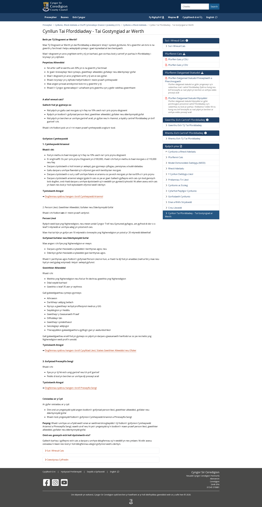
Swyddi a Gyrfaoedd (96, 471)
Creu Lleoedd (175, 207)
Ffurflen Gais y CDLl (178, 59)
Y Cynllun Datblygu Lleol (180, 174)
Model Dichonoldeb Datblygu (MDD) (186, 162)
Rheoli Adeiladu (176, 168)
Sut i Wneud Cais (55, 450)
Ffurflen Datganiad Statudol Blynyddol (187, 98)
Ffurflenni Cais (175, 157)
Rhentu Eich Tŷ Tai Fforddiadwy (184, 138)
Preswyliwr (51, 17)
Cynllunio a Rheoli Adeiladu (135, 25)
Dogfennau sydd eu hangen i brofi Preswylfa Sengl (71, 387)
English (210, 17)
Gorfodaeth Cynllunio (179, 196)
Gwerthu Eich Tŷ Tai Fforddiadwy (185, 125)
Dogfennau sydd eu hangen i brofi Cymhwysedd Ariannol (74, 196)
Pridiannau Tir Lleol (178, 179)
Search (214, 6)
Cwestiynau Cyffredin (57, 459)
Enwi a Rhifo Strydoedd (180, 202)
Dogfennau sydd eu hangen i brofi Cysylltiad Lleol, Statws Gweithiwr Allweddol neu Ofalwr (90, 350)
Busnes (65, 17)
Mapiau (172, 17)
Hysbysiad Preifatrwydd (71, 471)
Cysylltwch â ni (191, 17)
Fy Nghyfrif (155, 17)
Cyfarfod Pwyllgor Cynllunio (182, 190)
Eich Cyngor (79, 17)
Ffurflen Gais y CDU (178, 64)
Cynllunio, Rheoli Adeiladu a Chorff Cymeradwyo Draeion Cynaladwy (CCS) (87, 25)
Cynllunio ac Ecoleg (178, 185)
